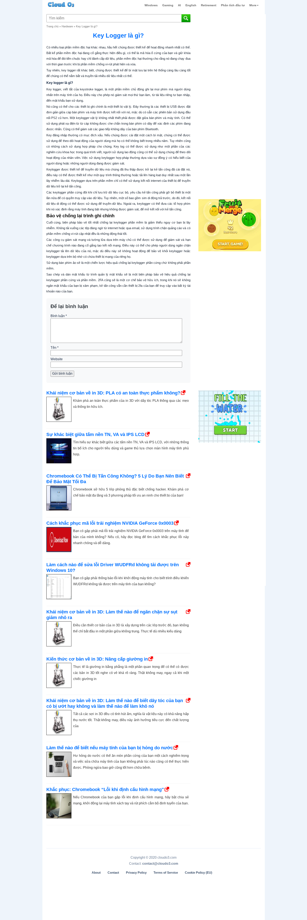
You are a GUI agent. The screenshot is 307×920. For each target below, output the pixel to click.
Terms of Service (166, 872)
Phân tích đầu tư (233, 5)
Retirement (208, 5)
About (96, 872)
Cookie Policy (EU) (198, 872)
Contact (113, 872)
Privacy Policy (136, 872)
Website (57, 359)
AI (179, 5)
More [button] (252, 5)
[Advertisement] (229, 129)
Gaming (167, 5)
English (190, 5)
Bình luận (59, 316)
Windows (151, 5)
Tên (54, 347)
